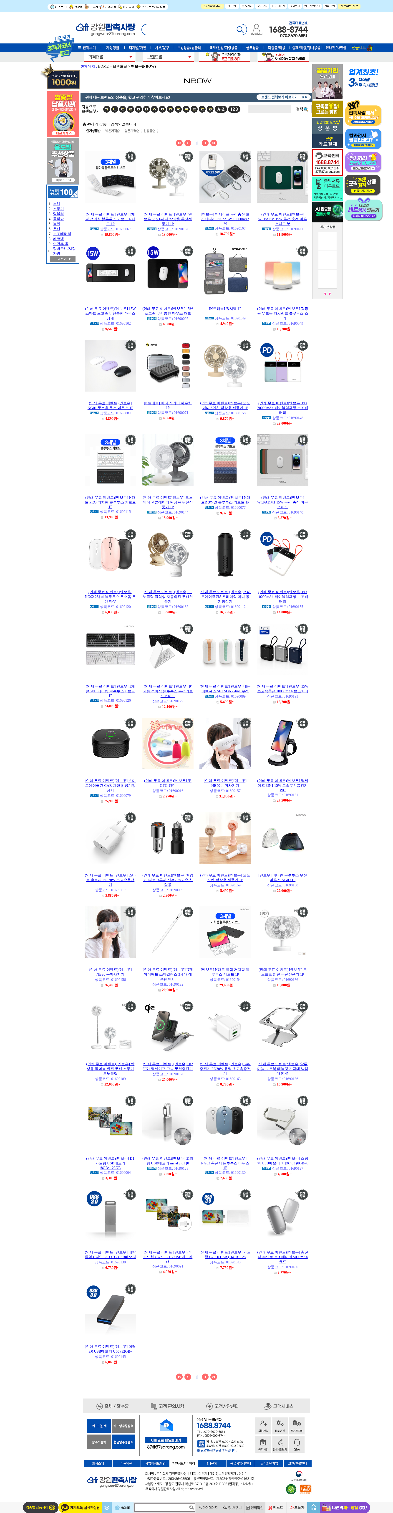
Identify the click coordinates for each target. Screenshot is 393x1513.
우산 (56, 229)
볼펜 (56, 224)
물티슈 (58, 219)
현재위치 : (89, 66)
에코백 (58, 239)
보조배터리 (62, 234)
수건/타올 (60, 244)
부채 (56, 204)
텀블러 (58, 214)
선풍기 (58, 209)
